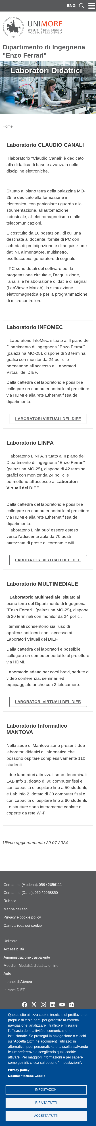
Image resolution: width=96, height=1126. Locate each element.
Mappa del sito (15, 909)
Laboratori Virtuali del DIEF (48, 419)
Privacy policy (18, 1070)
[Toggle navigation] (92, 6)
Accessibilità (14, 949)
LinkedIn (53, 1004)
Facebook (24, 1004)
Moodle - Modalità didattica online (31, 965)
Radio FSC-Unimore (71, 1004)
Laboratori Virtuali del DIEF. (48, 560)
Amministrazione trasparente (27, 957)
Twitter (34, 1004)
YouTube (62, 1004)
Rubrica (10, 901)
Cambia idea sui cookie (23, 925)
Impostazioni (46, 1089)
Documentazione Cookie (26, 1076)
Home (8, 126)
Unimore (10, 941)
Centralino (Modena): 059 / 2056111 (33, 885)
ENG (71, 5)
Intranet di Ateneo (18, 982)
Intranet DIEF (14, 990)
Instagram (43, 1004)
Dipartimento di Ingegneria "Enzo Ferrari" (44, 51)
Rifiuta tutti (46, 1102)
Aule (7, 973)
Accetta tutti (46, 1115)
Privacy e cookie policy (22, 917)
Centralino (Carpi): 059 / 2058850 (31, 893)
